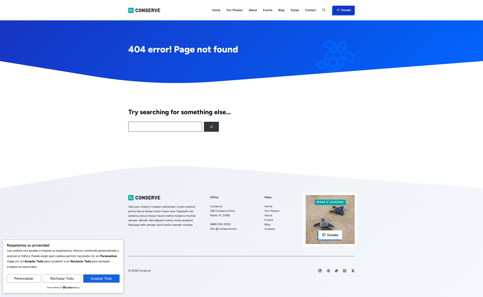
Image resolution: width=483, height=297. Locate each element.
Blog (281, 10)
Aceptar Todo (101, 278)
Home (216, 10)
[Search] (211, 127)
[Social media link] (320, 271)
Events (267, 10)
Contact (310, 10)
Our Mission (234, 10)
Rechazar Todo (62, 278)
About (253, 10)
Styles (295, 10)
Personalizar (23, 278)
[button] (323, 10)
